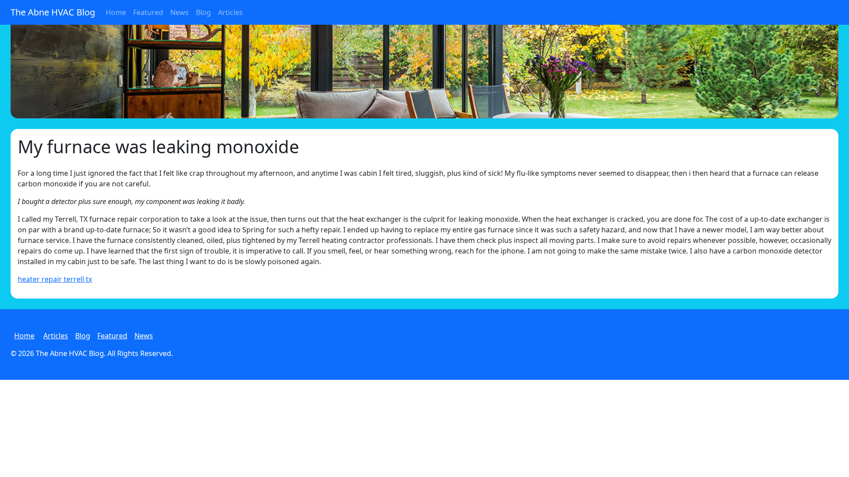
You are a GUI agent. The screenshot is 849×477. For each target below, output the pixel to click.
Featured (148, 12)
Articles (230, 12)
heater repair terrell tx (55, 279)
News (179, 12)
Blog (203, 12)
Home (116, 12)
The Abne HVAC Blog (53, 12)
